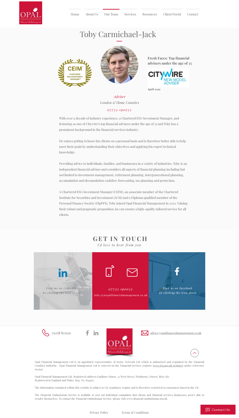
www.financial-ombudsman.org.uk (146, 398)
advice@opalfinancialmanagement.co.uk (175, 333)
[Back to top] (195, 353)
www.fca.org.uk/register (167, 365)
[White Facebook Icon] (177, 271)
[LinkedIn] (96, 333)
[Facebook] (87, 333)
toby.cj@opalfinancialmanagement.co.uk (121, 295)
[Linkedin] (63, 273)
